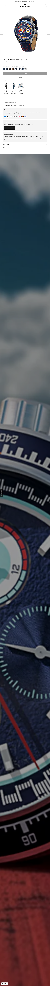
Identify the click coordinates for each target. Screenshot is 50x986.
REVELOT (5, 56)
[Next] (48, 33)
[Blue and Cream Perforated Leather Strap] (7, 69)
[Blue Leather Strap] (16, 69)
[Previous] (1, 33)
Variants (5, 66)
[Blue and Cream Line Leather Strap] (19, 69)
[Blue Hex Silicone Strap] (22, 69)
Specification (6, 144)
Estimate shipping (9, 127)
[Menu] (3, 5)
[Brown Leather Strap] (13, 69)
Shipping (20, 77)
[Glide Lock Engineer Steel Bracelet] (25, 69)
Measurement (6, 147)
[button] (1, 493)
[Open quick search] (6, 5)
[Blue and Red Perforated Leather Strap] (4, 69)
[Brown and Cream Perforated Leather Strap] (10, 69)
